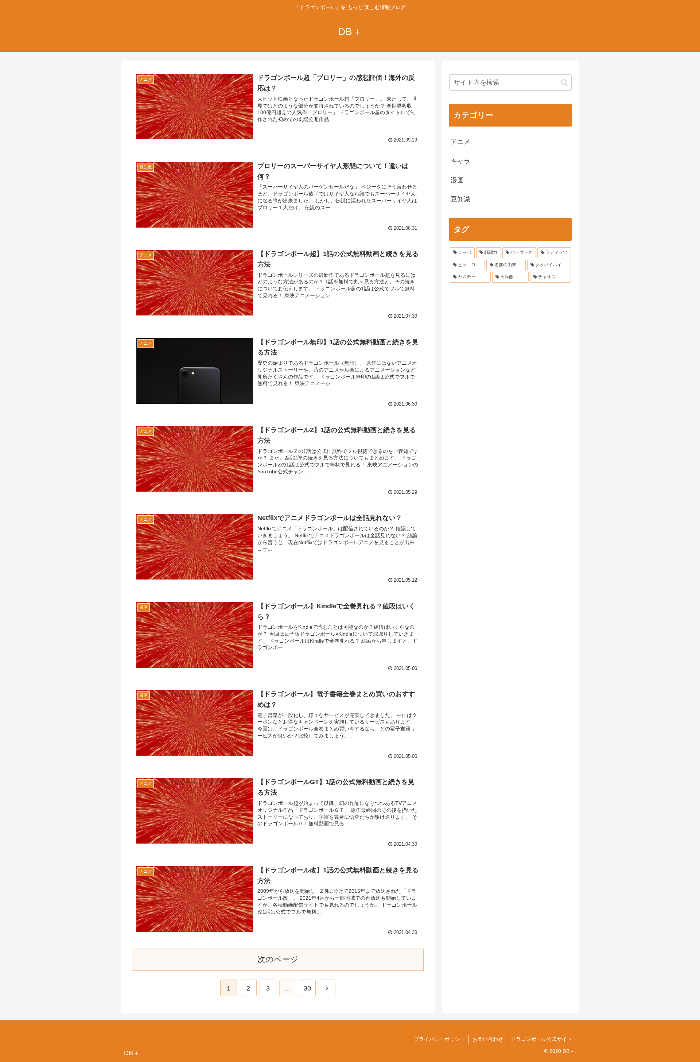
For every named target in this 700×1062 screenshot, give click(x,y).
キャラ (460, 161)
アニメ (460, 142)
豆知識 (460, 199)
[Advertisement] (510, 343)
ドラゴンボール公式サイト (541, 1039)
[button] (564, 82)
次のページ (278, 959)
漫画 (457, 180)
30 (307, 988)
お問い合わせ (487, 1039)
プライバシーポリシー (439, 1039)
